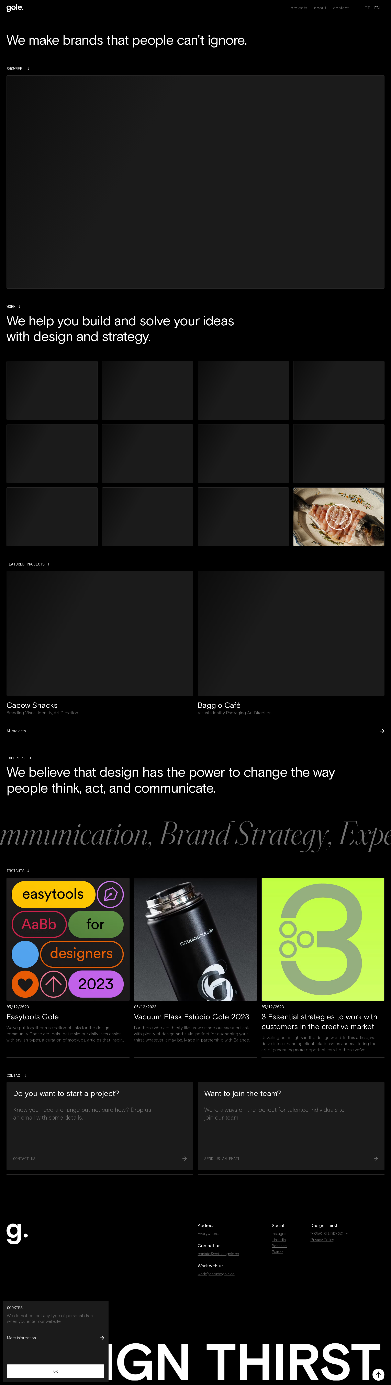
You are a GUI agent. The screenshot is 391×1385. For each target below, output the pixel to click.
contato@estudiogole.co (218, 1254)
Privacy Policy (322, 1240)
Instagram (280, 1233)
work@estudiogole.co (216, 1274)
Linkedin (279, 1240)
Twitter (277, 1252)
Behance (279, 1246)
